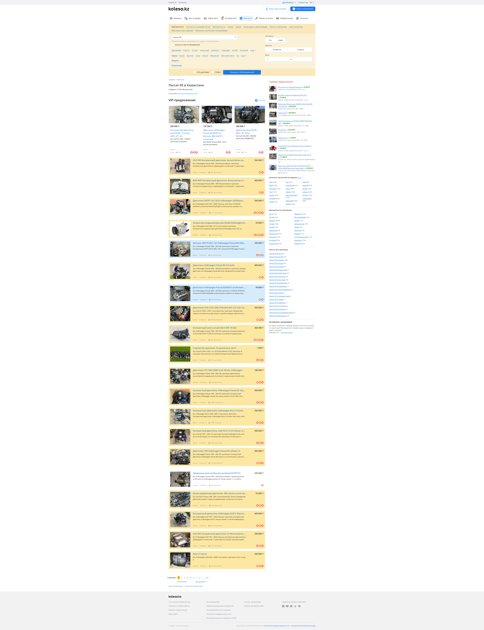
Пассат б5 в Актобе (276, 257)
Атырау (272, 227)
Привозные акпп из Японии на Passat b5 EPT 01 (216, 473)
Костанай (272, 240)
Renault (305, 185)
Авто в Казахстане (176, 586)
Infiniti (271, 202)
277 (207, 578)
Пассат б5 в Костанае (277, 280)
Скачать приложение (252, 602)
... (203, 578)
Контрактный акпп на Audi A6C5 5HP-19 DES (215, 327)
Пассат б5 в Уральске (277, 309)
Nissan (288, 204)
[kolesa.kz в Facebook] (299, 606)
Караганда (273, 234)
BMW (271, 185)
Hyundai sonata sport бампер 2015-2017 (292, 95)
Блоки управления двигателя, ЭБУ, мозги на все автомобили (224, 493)
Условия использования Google (303, 626)
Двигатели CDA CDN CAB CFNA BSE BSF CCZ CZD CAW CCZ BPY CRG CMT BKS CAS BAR (235, 307)
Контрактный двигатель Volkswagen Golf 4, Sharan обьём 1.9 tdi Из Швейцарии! (233, 513)
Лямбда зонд (283, 138)
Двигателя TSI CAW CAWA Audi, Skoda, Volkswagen (217, 370)
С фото (218, 72)
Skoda (304, 188)
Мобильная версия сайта (254, 606)
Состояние (269, 36)
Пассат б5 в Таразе (276, 299)
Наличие (268, 45)
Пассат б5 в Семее (276, 293)
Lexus (288, 188)
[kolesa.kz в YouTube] (287, 606)
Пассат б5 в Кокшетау (277, 276)
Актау (271, 214)
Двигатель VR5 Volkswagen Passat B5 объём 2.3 (216, 451)
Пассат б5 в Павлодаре (278, 286)
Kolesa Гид (303, 2)
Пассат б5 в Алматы (276, 260)
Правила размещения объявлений (220, 606)
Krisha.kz (183, 2)
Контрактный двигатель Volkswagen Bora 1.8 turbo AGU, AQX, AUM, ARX (229, 410)
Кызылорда (273, 243)
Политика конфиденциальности (218, 614)
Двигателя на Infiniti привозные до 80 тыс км (294, 155)
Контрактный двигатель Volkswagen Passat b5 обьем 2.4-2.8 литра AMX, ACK (231, 390)
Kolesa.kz (173, 2)
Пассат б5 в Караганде (277, 273)
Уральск (297, 234)
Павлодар (298, 214)
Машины (178, 18)
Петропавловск (300, 217)
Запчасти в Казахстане (193, 586)
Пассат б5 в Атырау (276, 266)
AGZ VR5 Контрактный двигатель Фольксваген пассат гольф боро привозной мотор (235, 160)
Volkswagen (306, 198)
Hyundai (272, 198)
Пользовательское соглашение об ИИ (221, 618)
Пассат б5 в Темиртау (277, 303)
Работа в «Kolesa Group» (178, 610)
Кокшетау (273, 237)
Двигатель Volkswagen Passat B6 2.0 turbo (214, 265)
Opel (304, 182)
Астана (271, 224)
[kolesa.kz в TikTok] (295, 606)
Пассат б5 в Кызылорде (278, 283)
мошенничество (286, 332)
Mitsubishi (290, 201)
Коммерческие (286, 18)
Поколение (177, 65)
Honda (271, 195)
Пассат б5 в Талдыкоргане (279, 296)
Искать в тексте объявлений (187, 45)
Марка (174, 56)
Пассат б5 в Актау (276, 253)
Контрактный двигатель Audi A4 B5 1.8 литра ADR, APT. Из (182, 133)
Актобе (272, 217)
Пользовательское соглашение (218, 610)
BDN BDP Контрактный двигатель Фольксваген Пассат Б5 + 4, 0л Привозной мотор (235, 180)
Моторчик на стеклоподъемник (290, 87)
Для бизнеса (288, 2)
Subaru (305, 192)
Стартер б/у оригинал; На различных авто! (214, 348)
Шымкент (298, 240)
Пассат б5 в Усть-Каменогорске (281, 312)
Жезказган (273, 230)
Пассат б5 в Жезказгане (278, 270)
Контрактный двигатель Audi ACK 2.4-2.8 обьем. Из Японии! (223, 430)
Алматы (272, 220)
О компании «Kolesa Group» (179, 602)
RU (311, 2)
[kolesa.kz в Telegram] (291, 606)
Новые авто (213, 18)
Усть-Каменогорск (301, 237)
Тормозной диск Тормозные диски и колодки (294, 146)
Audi (271, 182)
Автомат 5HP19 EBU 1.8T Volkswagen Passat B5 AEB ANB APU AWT (225, 243)
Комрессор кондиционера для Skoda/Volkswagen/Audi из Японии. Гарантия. (231, 222)
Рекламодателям (213, 602)
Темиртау (298, 230)
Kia (287, 182)
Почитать (304, 18)
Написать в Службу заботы (179, 606)
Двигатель (282, 130)
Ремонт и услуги (266, 18)
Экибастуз (298, 243)
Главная (172, 79)
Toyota (305, 195)
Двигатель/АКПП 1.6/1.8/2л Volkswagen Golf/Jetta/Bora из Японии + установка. (232, 200)
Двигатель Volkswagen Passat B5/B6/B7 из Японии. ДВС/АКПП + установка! (214, 135)
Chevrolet (272, 188)
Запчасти (180, 79)
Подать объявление (304, 9)
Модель (175, 60)
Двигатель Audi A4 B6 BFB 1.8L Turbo (246, 132)
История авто (231, 18)
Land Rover (290, 185)
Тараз (296, 227)
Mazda (288, 192)
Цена (267, 55)
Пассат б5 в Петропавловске (280, 289)
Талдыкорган (299, 224)
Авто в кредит (195, 18)
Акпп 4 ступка (200, 554)
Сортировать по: (175, 93)
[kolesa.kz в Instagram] (283, 606)
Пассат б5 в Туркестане (278, 306)
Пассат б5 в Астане (276, 263)
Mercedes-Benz (291, 195)
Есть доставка (203, 72)
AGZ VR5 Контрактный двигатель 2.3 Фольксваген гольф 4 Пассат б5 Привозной (233, 533)
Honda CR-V (282, 113)
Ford (271, 192)
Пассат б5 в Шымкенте (278, 316)
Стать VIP (261, 100)
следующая (199, 581)
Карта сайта (173, 614)
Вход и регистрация (277, 9)
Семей (296, 220)
